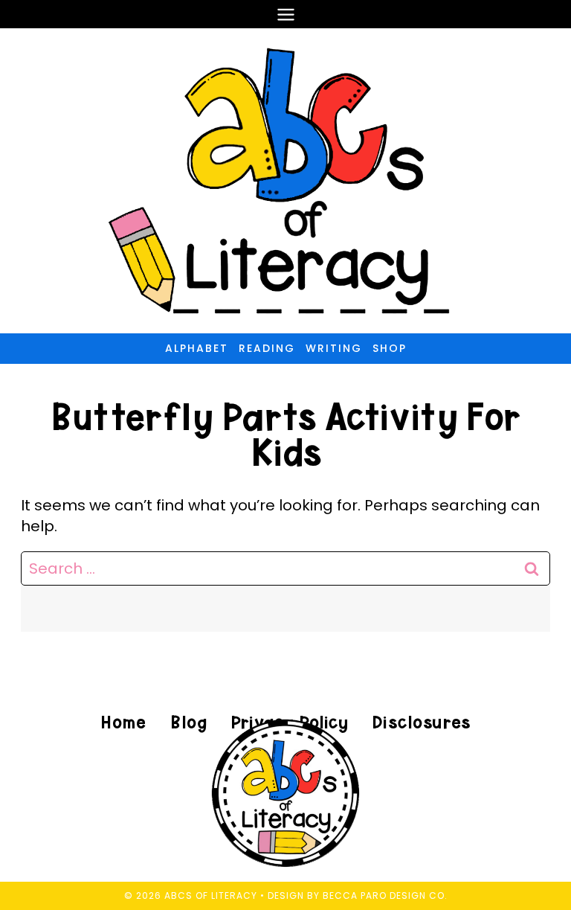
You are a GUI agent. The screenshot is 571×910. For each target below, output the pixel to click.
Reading (267, 348)
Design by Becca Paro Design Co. (358, 895)
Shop (389, 348)
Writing (334, 348)
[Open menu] (285, 14)
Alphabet (196, 348)
